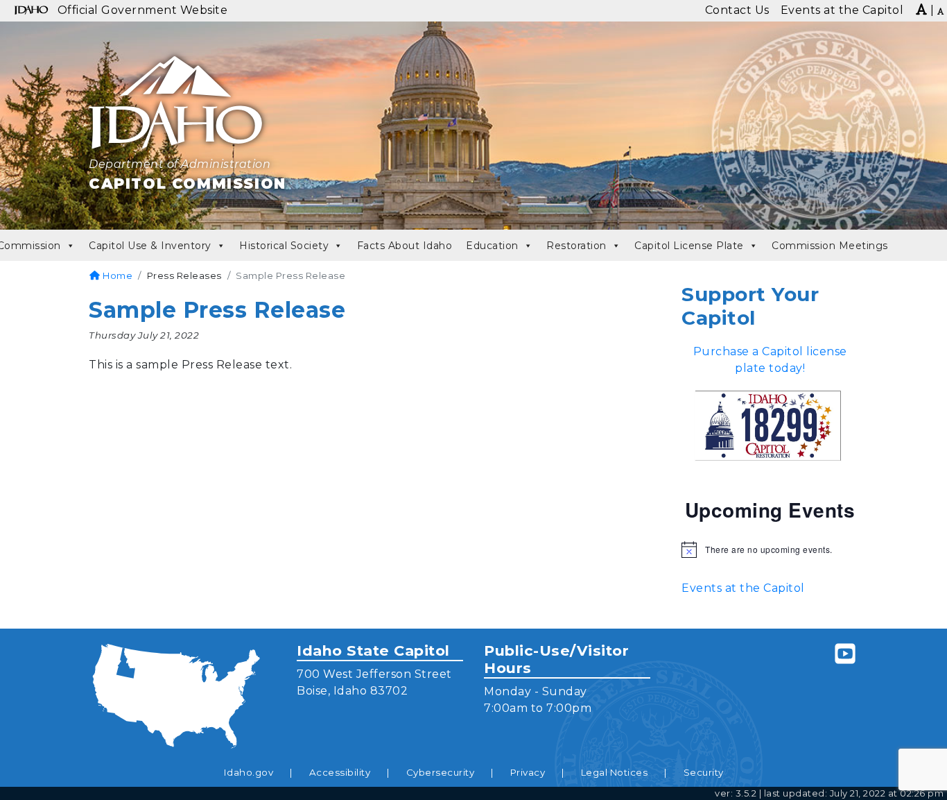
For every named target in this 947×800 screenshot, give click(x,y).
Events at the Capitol (743, 588)
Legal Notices (614, 772)
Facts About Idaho (405, 245)
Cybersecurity (440, 772)
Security (704, 772)
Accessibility (340, 772)
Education (492, 245)
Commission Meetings (830, 245)
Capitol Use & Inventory (150, 245)
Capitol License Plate (689, 245)
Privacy (528, 772)
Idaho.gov (249, 772)
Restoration (576, 245)
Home (116, 275)
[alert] (769, 549)
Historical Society (284, 245)
